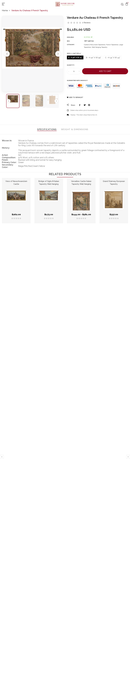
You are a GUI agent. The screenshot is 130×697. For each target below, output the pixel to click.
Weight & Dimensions (74, 129)
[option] (32, 54)
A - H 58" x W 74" (75, 57)
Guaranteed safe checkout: (77, 80)
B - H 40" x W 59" (93, 58)
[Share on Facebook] (80, 105)
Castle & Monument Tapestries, (95, 45)
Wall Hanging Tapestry (99, 47)
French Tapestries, (112, 45)
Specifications (46, 129)
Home (5, 10)
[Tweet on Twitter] (85, 105)
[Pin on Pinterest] (89, 105)
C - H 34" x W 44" (112, 58)
